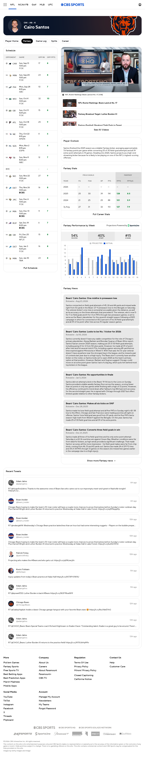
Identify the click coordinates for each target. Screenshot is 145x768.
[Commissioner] (80, 732)
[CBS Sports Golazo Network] (95, 727)
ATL (14, 122)
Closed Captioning (83, 675)
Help (112, 662)
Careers (43, 666)
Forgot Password (47, 708)
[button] (5, 4)
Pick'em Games (11, 662)
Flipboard (8, 720)
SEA (14, 146)
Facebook (8, 708)
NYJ (14, 99)
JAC (15, 199)
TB (14, 158)
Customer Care (117, 666)
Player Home (11, 41)
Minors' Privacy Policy (85, 670)
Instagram (8, 704)
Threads (7, 716)
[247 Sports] (23, 733)
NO (14, 176)
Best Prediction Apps (14, 678)
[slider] (101, 84)
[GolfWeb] (125, 733)
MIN (15, 75)
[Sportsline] (43, 733)
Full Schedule (30, 268)
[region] (101, 69)
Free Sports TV (11, 670)
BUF (15, 223)
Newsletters (45, 700)
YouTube (7, 696)
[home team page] (10, 63)
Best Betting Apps (12, 674)
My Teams (44, 704)
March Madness (11, 681)
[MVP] (95, 732)
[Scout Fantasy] (109, 733)
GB (14, 111)
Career (65, 41)
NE (14, 134)
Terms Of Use (81, 662)
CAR (15, 63)
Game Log (41, 41)
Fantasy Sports (11, 666)
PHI (14, 87)
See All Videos (101, 129)
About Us (43, 662)
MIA (14, 211)
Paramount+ (45, 674)
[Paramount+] (61, 733)
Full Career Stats (101, 214)
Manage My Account (49, 696)
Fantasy (27, 41)
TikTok (6, 700)
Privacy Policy (81, 666)
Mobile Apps (10, 685)
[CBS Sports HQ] (67, 727)
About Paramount (48, 670)
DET (15, 188)
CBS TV (43, 678)
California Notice (83, 679)
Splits (54, 41)
